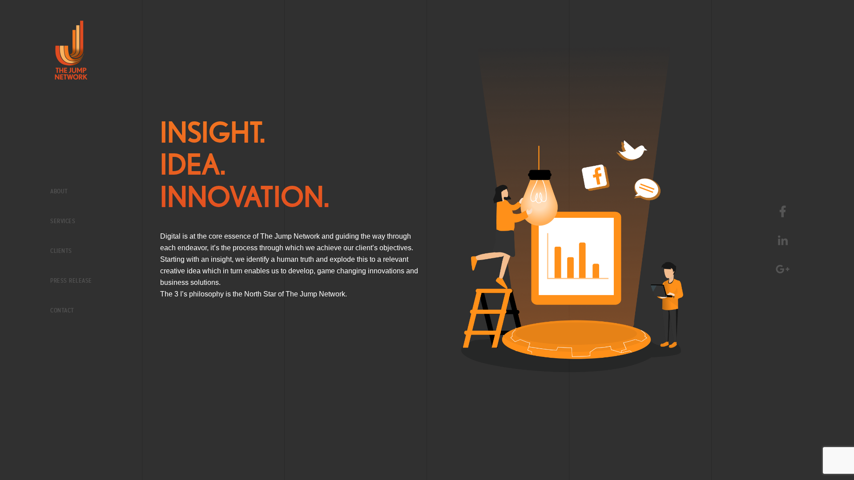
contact (62, 310)
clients (61, 251)
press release (71, 280)
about (59, 191)
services (62, 221)
